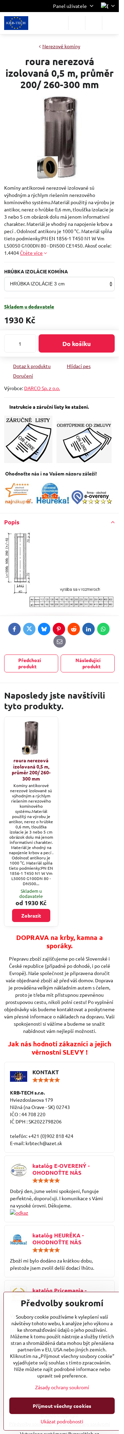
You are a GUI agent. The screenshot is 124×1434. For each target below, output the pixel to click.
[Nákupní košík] (93, 23)
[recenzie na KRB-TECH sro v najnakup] (18, 502)
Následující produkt (88, 663)
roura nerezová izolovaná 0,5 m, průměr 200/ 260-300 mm (31, 769)
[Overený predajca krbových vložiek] (52, 502)
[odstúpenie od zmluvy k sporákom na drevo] (84, 461)
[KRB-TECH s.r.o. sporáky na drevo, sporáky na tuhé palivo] (59, 1212)
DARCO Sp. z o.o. (42, 388)
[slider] (46, 1080)
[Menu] (110, 23)
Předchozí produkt (29, 663)
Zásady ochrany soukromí (62, 1387)
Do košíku (76, 343)
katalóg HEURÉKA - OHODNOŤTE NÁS (58, 1239)
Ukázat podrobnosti (62, 1421)
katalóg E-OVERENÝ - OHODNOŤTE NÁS (61, 1169)
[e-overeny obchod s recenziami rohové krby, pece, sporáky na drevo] (91, 502)
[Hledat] (77, 23)
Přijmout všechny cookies (62, 1406)
